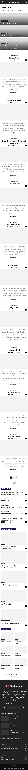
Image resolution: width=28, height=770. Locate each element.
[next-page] (16, 477)
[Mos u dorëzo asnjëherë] (14, 112)
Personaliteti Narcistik (14, 265)
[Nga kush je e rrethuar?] (14, 236)
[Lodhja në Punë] (14, 319)
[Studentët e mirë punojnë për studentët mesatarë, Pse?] (14, 154)
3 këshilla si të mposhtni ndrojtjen (10, 623)
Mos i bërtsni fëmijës (14, 392)
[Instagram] (8, 707)
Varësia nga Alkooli (14, 350)
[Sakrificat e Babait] (14, 596)
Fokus (11, 10)
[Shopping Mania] (14, 69)
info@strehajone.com (17, 703)
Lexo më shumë (13, 92)
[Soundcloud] (16, 707)
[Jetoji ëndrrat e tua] (14, 195)
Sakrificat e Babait (6, 604)
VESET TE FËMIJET (5, 511)
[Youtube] (23, 707)
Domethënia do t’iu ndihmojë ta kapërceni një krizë (12, 492)
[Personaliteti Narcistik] (14, 277)
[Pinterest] (12, 707)
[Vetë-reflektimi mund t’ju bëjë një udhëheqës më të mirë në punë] (14, 44)
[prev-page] (2, 525)
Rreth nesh (12, 765)
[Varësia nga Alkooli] (14, 361)
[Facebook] (4, 707)
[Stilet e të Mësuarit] (5, 725)
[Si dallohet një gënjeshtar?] (14, 538)
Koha (15, 10)
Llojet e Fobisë (4, 498)
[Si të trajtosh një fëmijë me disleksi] (14, 31)
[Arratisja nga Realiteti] (14, 448)
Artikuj (3, 10)
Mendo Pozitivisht (5, 505)
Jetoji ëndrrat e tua (14, 184)
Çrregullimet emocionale (6, 513)
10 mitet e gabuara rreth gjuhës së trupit (12, 566)
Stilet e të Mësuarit (14, 723)
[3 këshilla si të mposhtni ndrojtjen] (14, 615)
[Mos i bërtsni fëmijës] (14, 404)
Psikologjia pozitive (5, 620)
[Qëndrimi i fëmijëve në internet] (14, 19)
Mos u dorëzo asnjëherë (14, 100)
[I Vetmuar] (5, 732)
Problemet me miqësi (14, 732)
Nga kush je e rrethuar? (14, 224)
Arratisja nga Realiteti (14, 436)
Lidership (19, 10)
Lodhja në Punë (14, 308)
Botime (7, 10)
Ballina (2, 5)
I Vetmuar (12, 730)
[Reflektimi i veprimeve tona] (14, 577)
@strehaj (14, 676)
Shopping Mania (14, 58)
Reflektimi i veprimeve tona (9, 585)
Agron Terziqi (9, 60)
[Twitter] (19, 707)
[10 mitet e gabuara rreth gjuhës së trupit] (14, 557)
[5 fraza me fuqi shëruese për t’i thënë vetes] (21, 662)
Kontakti (17, 765)
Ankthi (3, 500)
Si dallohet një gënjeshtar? (8, 546)
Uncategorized (4, 33)
